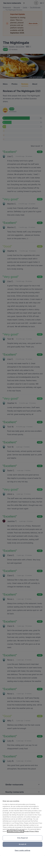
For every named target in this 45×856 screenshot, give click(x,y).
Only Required (22, 838)
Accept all (22, 844)
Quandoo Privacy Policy (15, 831)
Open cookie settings (22, 850)
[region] (22, 825)
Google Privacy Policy (31, 831)
